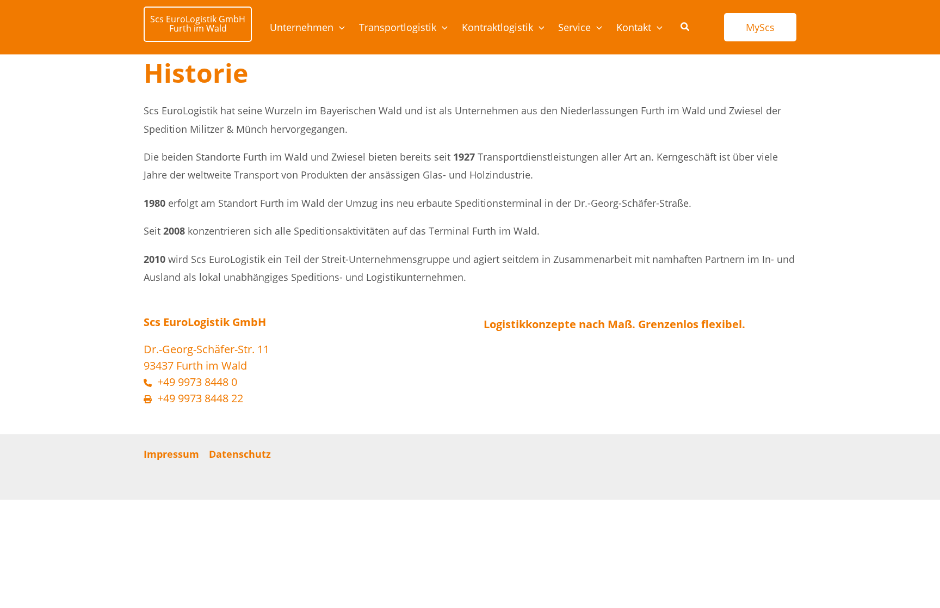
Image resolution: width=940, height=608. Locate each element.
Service (574, 27)
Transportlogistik (397, 27)
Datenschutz (240, 453)
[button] (339, 27)
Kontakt (633, 27)
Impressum (171, 453)
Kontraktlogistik (497, 27)
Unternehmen (301, 27)
